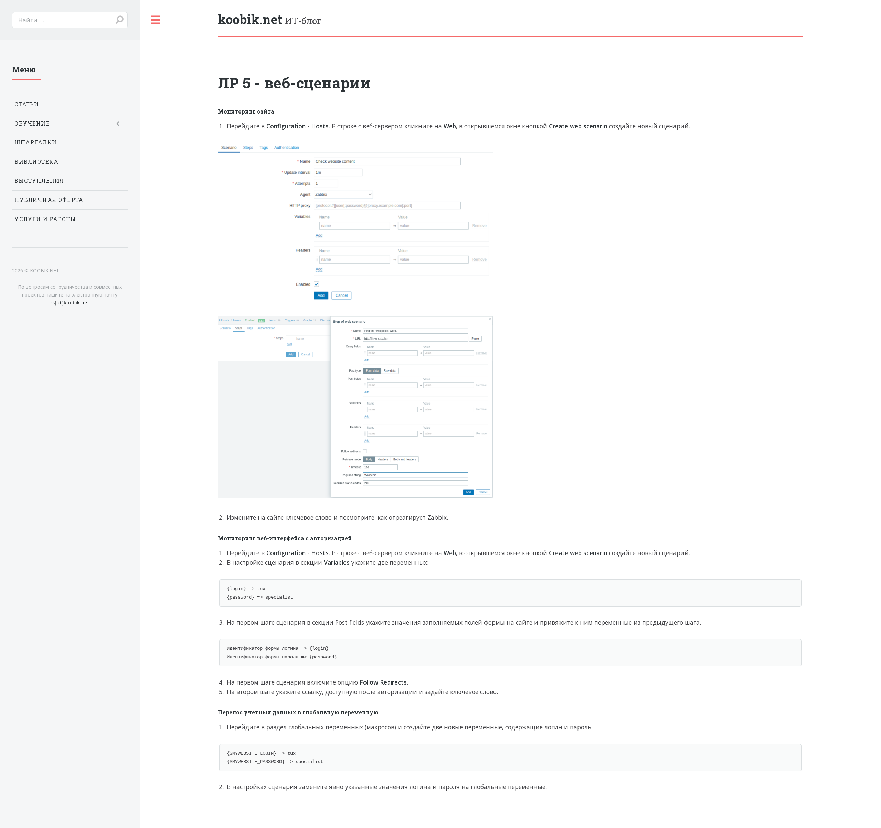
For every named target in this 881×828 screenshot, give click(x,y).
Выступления (39, 180)
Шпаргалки (35, 142)
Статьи (26, 104)
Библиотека (36, 161)
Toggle (156, 20)
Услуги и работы (45, 219)
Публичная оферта (48, 199)
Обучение (32, 123)
